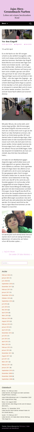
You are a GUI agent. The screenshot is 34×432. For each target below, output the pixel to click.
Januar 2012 (5, 350)
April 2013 (5, 330)
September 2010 (7, 370)
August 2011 (6, 356)
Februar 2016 (6, 318)
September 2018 (7, 284)
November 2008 (7, 376)
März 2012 (5, 344)
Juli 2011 (4, 359)
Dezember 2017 (7, 286)
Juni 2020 (5, 281)
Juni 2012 (5, 338)
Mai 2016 (5, 310)
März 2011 (5, 362)
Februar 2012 (6, 347)
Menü (4, 23)
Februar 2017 (6, 289)
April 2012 (5, 341)
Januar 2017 (5, 292)
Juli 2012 (4, 336)
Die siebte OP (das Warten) (20, 254)
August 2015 (6, 321)
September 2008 (7, 379)
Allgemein (18, 44)
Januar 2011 (5, 367)
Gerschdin (28, 44)
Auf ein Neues (8, 251)
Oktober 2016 (6, 298)
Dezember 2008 (7, 373)
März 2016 (5, 315)
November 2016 (7, 295)
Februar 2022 (6, 275)
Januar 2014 (5, 327)
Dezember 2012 (7, 333)
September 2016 (7, 301)
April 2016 (5, 312)
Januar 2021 (5, 278)
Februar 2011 (6, 365)
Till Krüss (22, 426)
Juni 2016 (5, 307)
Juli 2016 (4, 304)
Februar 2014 (6, 324)
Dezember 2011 (7, 353)
